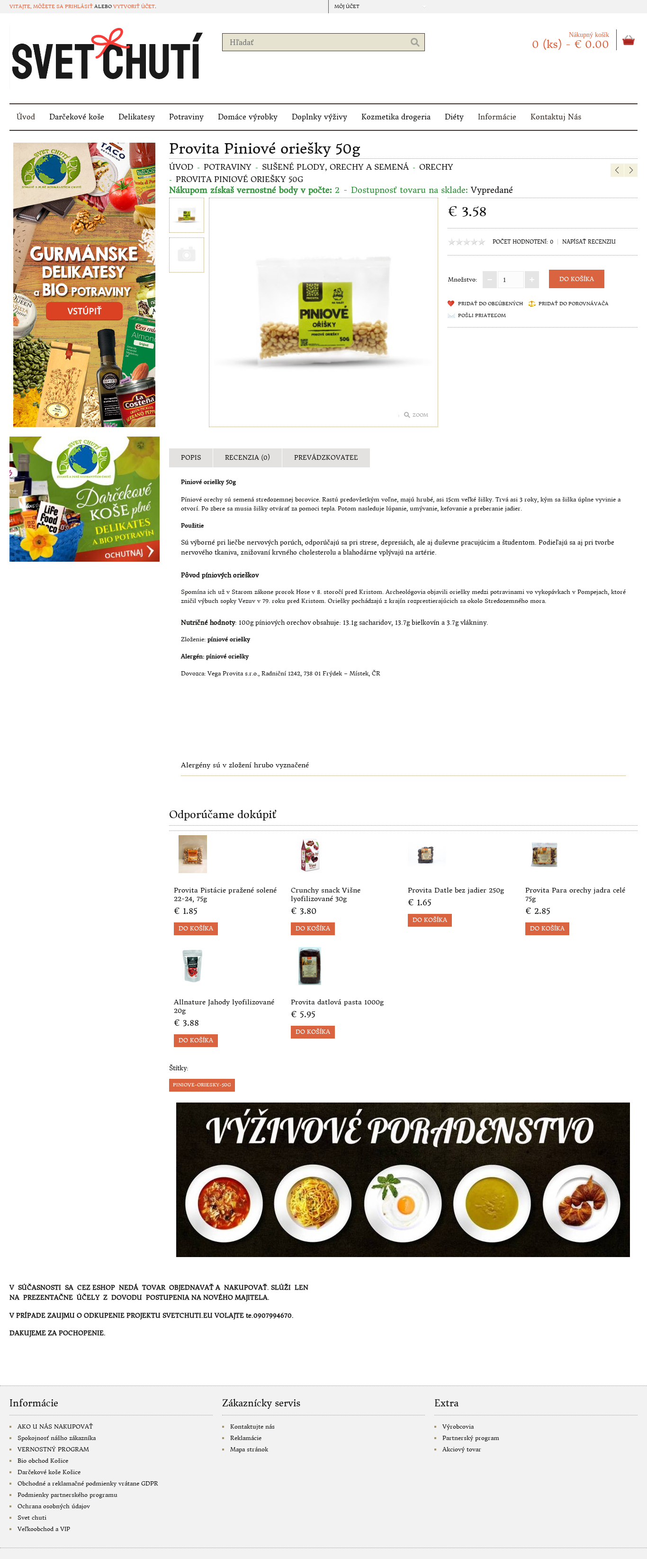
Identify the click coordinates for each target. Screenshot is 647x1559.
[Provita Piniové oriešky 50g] (186, 216)
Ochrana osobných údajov (54, 1506)
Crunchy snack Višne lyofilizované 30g (325, 894)
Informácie (497, 116)
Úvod (26, 116)
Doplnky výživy (319, 116)
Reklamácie (245, 1437)
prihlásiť (79, 6)
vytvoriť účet (134, 6)
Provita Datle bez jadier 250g (456, 890)
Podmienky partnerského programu (67, 1494)
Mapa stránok (249, 1449)
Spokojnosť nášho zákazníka (57, 1437)
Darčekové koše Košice (49, 1472)
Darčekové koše (76, 116)
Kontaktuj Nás (555, 116)
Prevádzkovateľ (326, 458)
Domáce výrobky (248, 116)
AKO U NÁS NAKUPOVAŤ (55, 1426)
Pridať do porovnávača (574, 304)
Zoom (420, 415)
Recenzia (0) (247, 458)
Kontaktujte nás (252, 1426)
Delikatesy (136, 116)
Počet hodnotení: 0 (523, 241)
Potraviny (186, 116)
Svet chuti (32, 1517)
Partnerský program (470, 1437)
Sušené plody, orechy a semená (335, 167)
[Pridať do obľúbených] (255, 870)
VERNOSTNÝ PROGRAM (53, 1449)
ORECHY (436, 167)
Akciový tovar (461, 1449)
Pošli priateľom (482, 315)
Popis (191, 458)
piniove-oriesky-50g (202, 1085)
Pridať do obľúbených (490, 304)
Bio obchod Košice (43, 1460)
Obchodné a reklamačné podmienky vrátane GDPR (88, 1483)
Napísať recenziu (589, 241)
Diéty (454, 116)
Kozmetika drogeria (396, 116)
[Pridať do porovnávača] (271, 870)
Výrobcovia (458, 1426)
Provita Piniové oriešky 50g (239, 179)
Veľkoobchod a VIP (44, 1528)
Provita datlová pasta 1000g (337, 1002)
